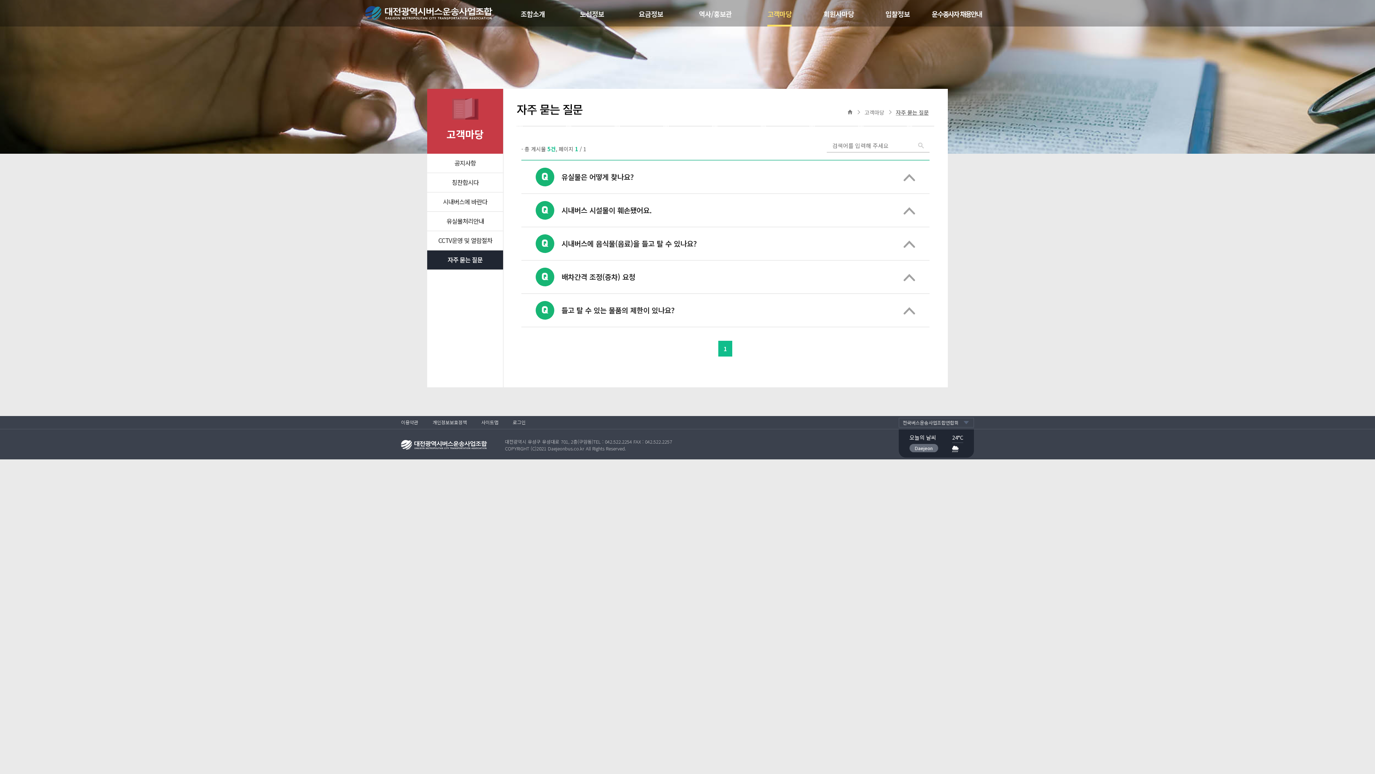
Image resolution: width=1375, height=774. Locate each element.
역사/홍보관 (715, 14)
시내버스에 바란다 (465, 201)
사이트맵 (489, 422)
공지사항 (465, 162)
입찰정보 (898, 14)
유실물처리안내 (465, 220)
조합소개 (533, 14)
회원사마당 (839, 14)
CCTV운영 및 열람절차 (465, 240)
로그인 (519, 422)
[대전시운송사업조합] (437, 13)
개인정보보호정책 (450, 422)
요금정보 (651, 14)
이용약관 (409, 422)
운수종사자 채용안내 (956, 14)
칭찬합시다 (465, 182)
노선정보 (592, 14)
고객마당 (779, 14)
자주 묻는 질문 (465, 259)
